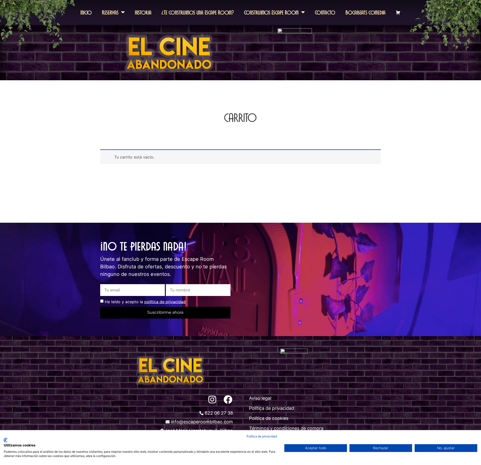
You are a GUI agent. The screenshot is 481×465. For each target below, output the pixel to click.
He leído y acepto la (145, 301)
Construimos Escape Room (271, 12)
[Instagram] (212, 399)
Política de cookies (268, 418)
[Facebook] (227, 399)
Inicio (86, 12)
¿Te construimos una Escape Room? (198, 12)
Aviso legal (260, 398)
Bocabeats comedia (365, 12)
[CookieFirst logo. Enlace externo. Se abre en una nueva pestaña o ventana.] (6, 440)
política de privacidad (165, 301)
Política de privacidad (271, 408)
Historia (143, 12)
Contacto (325, 12)
